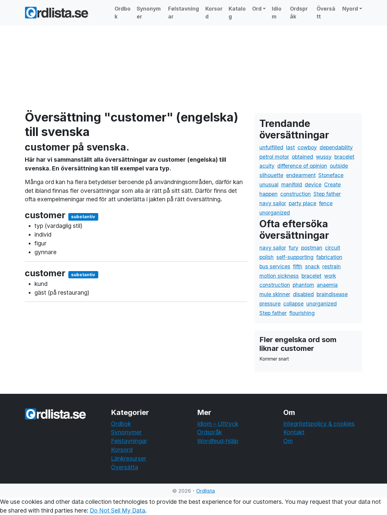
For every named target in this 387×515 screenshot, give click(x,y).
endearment (301, 175)
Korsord (214, 12)
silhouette (271, 175)
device (313, 184)
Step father (327, 194)
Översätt (326, 12)
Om (288, 441)
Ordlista (205, 491)
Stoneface (330, 175)
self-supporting (295, 257)
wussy (324, 157)
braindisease (332, 294)
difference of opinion (302, 166)
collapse (293, 303)
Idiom (276, 12)
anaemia (327, 285)
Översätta (124, 467)
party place (302, 203)
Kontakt (293, 432)
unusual (268, 184)
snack (312, 266)
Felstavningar (183, 12)
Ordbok (123, 12)
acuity (267, 166)
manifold (291, 184)
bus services (274, 266)
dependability (336, 147)
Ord (257, 8)
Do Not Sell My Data (117, 510)
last (290, 147)
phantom (303, 285)
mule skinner (274, 294)
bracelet (344, 157)
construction (295, 194)
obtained (302, 157)
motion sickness (279, 276)
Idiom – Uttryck (217, 423)
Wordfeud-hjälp (217, 441)
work (330, 276)
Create (332, 184)
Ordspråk (299, 12)
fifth (297, 266)
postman (311, 248)
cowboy (307, 147)
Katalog (237, 12)
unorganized (274, 212)
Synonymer (149, 12)
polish (266, 257)
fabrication (329, 257)
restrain (331, 266)
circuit (332, 248)
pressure (270, 303)
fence (326, 203)
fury (293, 248)
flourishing (302, 313)
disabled (303, 294)
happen (268, 194)
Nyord (350, 8)
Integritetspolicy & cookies (319, 423)
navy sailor (272, 203)
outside (339, 166)
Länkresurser (128, 458)
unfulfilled (271, 147)
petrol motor (274, 157)
